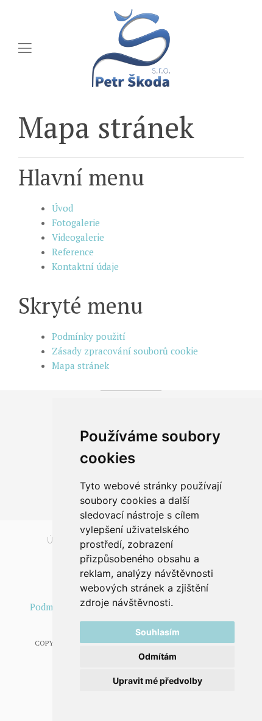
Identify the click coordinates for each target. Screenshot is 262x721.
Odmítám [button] (157, 656)
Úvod (62, 208)
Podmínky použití (89, 336)
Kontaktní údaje (85, 266)
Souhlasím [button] (157, 632)
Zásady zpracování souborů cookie (125, 351)
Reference (73, 252)
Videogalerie (78, 237)
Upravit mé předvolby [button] (157, 680)
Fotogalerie (76, 222)
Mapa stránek (80, 365)
